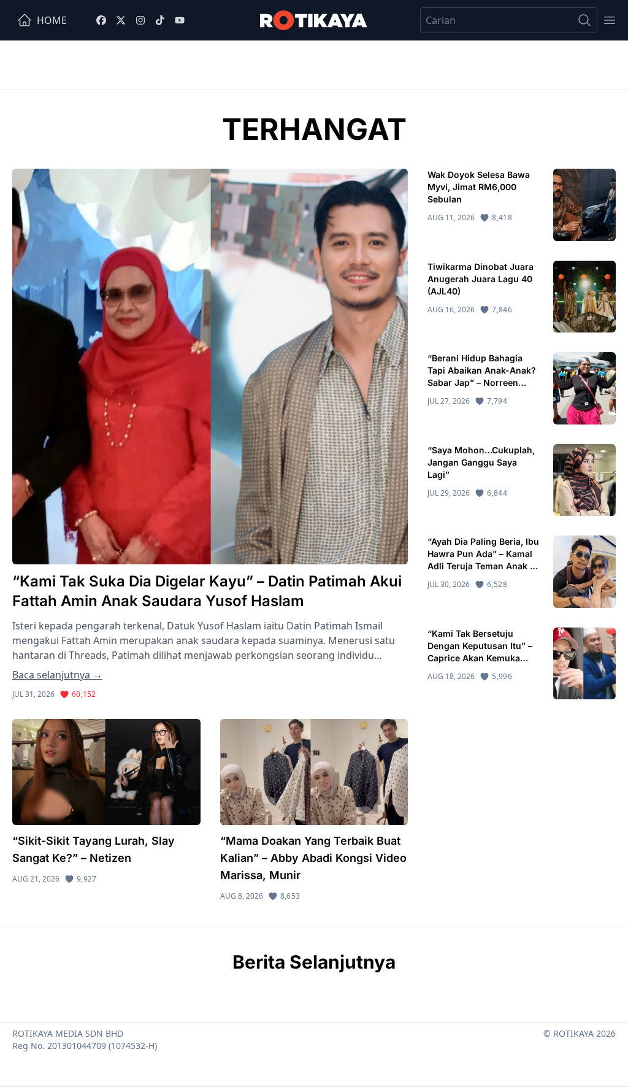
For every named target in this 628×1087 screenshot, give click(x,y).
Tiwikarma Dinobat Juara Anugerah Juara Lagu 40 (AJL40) (480, 278)
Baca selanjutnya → (57, 675)
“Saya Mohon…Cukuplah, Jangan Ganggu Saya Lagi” (481, 462)
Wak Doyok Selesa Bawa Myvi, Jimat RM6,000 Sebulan (478, 186)
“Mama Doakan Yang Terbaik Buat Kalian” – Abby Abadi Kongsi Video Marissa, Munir (313, 858)
